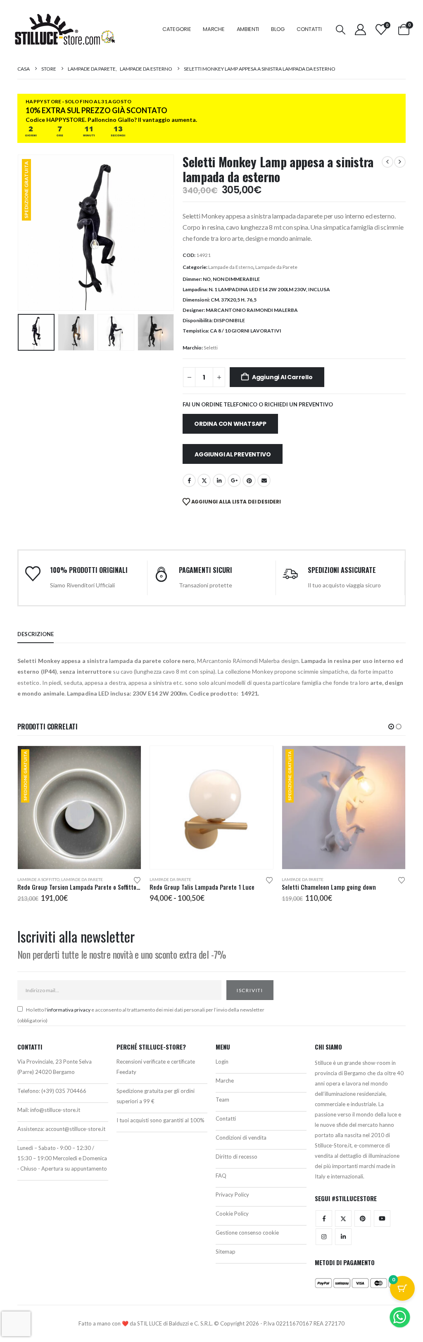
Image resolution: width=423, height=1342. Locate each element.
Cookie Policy (232, 1213)
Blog (278, 29)
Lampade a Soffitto (38, 879)
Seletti (211, 347)
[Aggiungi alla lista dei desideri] (137, 879)
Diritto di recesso (236, 1156)
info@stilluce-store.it (55, 1110)
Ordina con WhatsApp (230, 424)
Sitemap (225, 1251)
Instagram (324, 1236)
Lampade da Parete (276, 267)
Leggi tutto (127, 759)
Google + (234, 480)
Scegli (259, 759)
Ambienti (248, 29)
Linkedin (343, 1236)
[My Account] (360, 29)
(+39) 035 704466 (63, 1091)
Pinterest (249, 480)
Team (222, 1099)
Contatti (309, 29)
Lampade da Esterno (230, 267)
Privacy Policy (232, 1194)
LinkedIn (219, 480)
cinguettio (204, 480)
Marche (213, 29)
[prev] (387, 162)
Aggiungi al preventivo (233, 454)
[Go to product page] (211, 807)
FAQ (221, 1175)
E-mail (264, 480)
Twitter (343, 1218)
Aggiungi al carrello (282, 377)
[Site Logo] (65, 29)
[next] (400, 162)
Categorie (176, 29)
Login (222, 1061)
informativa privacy (68, 1010)
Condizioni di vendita (241, 1137)
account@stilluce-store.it (75, 1129)
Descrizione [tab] (35, 634)
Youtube (382, 1218)
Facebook (189, 480)
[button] (341, 29)
